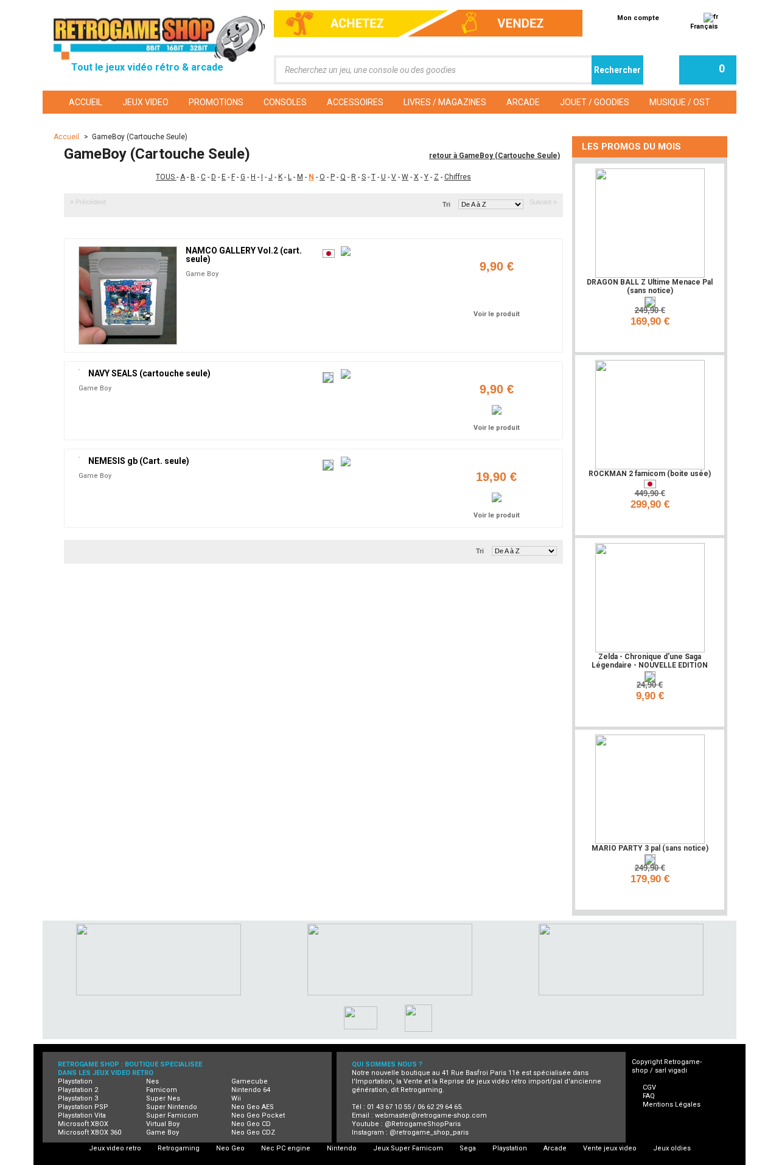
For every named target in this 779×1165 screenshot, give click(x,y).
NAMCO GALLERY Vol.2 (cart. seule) (244, 255)
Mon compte (638, 18)
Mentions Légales (671, 1104)
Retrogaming (179, 1148)
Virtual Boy (163, 1124)
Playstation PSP (83, 1107)
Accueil (67, 137)
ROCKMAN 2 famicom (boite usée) (650, 473)
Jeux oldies (672, 1148)
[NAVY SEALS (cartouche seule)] (79, 369)
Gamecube (249, 1081)
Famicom (161, 1090)
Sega (467, 1148)
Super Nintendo (171, 1107)
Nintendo (342, 1148)
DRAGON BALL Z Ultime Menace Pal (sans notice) (650, 286)
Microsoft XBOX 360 (89, 1132)
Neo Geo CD (251, 1124)
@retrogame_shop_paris (429, 1132)
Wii (236, 1098)
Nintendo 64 (250, 1090)
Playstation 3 (78, 1098)
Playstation (75, 1081)
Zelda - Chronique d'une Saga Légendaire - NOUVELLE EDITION (650, 660)
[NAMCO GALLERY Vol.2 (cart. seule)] (128, 295)
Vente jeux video (610, 1148)
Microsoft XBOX (83, 1124)
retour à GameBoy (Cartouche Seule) (494, 155)
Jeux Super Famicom (408, 1148)
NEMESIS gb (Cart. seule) (138, 461)
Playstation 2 (78, 1090)
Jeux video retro (115, 1148)
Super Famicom (172, 1115)
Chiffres (457, 177)
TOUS (166, 177)
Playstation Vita (82, 1115)
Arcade (555, 1148)
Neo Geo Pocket (258, 1115)
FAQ (649, 1096)
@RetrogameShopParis (423, 1124)
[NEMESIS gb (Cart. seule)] (79, 457)
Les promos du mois (631, 146)
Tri (446, 204)
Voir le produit (496, 314)
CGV (649, 1087)
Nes (152, 1081)
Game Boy (202, 274)
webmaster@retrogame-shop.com (431, 1115)
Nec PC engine (285, 1148)
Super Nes (163, 1098)
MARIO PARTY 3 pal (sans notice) (650, 848)
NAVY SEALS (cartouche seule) (149, 373)
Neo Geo (230, 1148)
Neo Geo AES (252, 1107)
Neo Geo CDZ (253, 1132)
